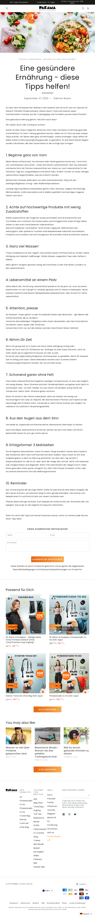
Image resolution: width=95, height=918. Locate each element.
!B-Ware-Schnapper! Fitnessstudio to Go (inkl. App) (67, 638)
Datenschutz (25, 903)
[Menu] (7, 8)
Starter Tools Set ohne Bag (24, 823)
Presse (64, 903)
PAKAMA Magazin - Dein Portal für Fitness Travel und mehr (51, 59)
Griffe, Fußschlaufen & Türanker (40, 829)
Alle (35, 799)
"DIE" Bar (37, 814)
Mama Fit (51, 817)
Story (49, 795)
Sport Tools (52, 111)
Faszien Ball (39, 867)
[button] (83, 8)
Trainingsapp (43, 114)
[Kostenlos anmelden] (88, 795)
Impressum (14, 903)
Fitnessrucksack (30, 111)
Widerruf (36, 903)
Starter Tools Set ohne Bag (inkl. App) (24, 695)
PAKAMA (15, 884)
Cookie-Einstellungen (77, 903)
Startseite (23, 59)
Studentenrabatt (53, 903)
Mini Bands (38, 844)
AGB (43, 903)
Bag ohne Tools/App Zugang (38, 806)
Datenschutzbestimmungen (53, 569)
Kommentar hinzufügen (47, 559)
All (21, 797)
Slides (36, 855)
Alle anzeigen (47, 709)
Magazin (51, 813)
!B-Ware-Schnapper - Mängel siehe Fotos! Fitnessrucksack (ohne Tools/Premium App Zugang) (23, 640)
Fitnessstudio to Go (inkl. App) (64, 695)
